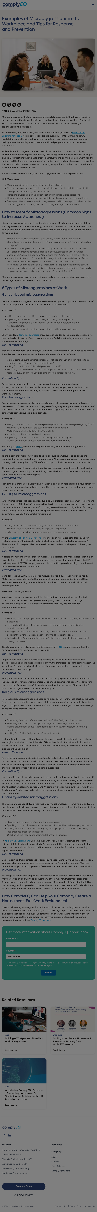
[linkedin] (10, 1135)
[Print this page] (14, 105)
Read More (9, 1050)
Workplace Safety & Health (14, 1164)
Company (57, 1152)
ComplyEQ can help (41, 920)
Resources (57, 1145)
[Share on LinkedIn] (9, 105)
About (54, 1157)
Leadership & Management (15, 1173)
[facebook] (4, 1135)
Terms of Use (75, 1206)
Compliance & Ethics (11, 1155)
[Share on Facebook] (4, 105)
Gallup (19, 447)
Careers (55, 1162)
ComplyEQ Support (61, 1171)
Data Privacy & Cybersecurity (15, 1169)
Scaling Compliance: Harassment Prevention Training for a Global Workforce (72, 1042)
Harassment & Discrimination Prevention (21, 1150)
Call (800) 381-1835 (23, 1195)
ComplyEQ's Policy (38, 963)
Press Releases (58, 1166)
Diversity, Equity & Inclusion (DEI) (17, 1159)
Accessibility (90, 1206)
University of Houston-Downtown (25, 538)
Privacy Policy (61, 1206)
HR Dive (61, 647)
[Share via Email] (19, 105)
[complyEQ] (14, 5)
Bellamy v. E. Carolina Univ (17, 841)
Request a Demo (24, 1186)
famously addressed (29, 335)
